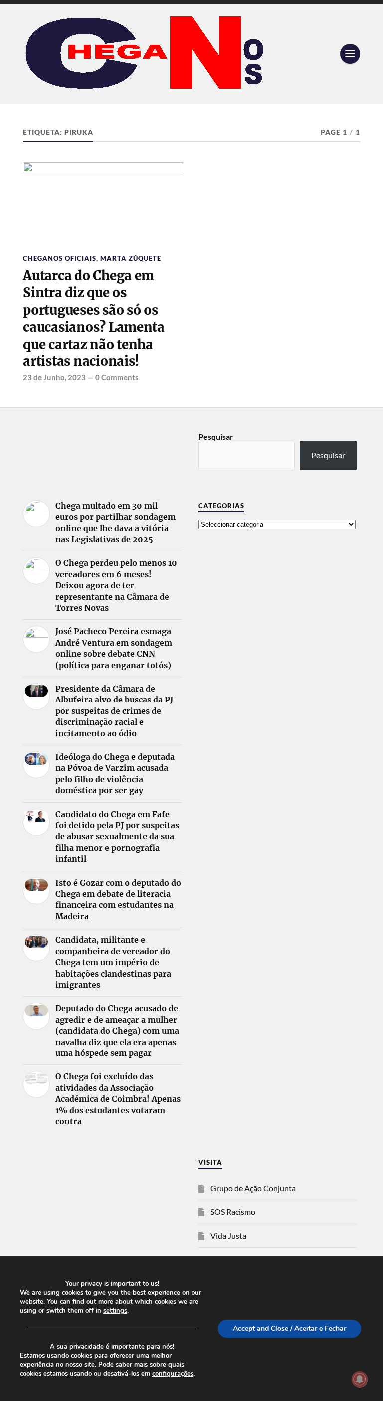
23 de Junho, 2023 (54, 377)
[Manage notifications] (360, 1379)
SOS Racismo (232, 1211)
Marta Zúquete (130, 258)
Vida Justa (228, 1235)
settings (115, 1310)
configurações (172, 1373)
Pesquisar (215, 436)
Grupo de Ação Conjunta (253, 1188)
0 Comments (117, 377)
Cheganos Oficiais (59, 258)
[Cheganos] (191, 53)
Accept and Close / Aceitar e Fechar (289, 1328)
